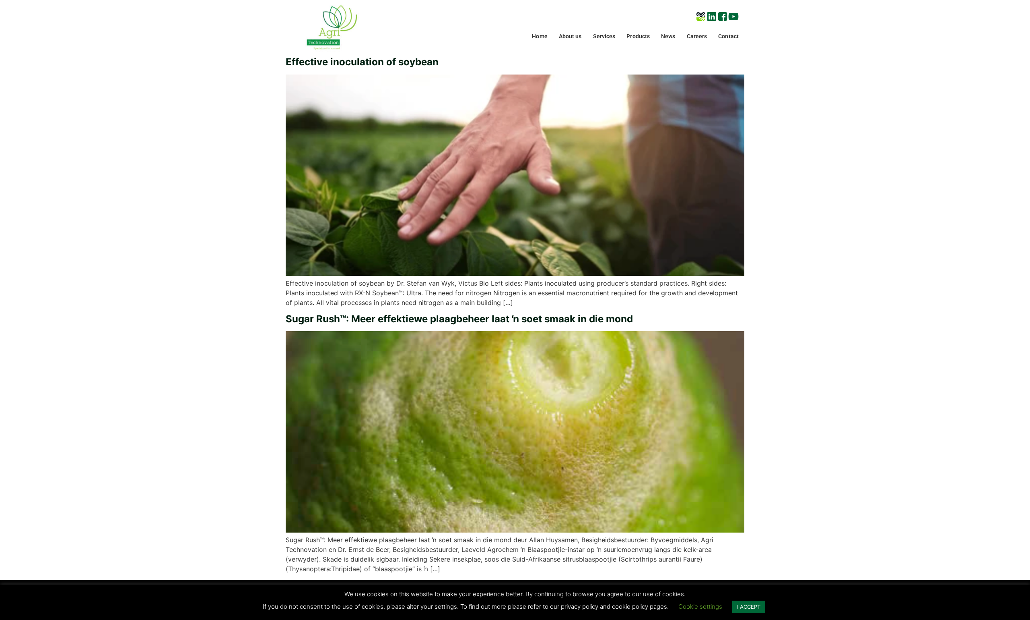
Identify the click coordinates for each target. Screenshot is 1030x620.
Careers (697, 36)
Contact (728, 36)
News (668, 36)
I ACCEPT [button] (748, 606)
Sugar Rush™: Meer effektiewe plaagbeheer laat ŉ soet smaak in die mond (459, 319)
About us (570, 36)
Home (539, 36)
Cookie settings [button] (700, 606)
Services (604, 36)
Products (638, 36)
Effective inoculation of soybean (362, 62)
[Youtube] (733, 16)
